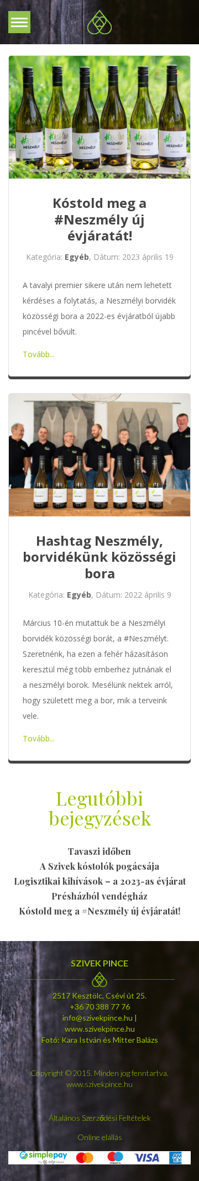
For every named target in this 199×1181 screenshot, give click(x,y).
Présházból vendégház (99, 896)
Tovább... (39, 354)
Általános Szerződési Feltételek (100, 1117)
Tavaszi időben (99, 851)
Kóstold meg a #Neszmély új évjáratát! (99, 219)
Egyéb (77, 257)
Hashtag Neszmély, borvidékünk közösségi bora (99, 556)
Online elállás (99, 1137)
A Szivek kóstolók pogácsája (99, 866)
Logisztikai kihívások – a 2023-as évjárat (100, 881)
